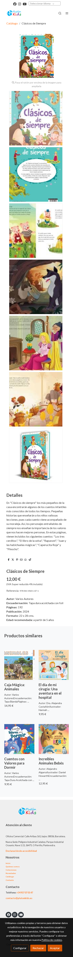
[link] (14, 13)
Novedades (11, 873)
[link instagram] (19, 3)
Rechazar (38, 948)
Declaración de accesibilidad (21, 850)
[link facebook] (14, 3)
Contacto (10, 880)
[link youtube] (25, 3)
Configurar (20, 948)
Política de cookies (51, 939)
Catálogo (12, 23)
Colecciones (11, 870)
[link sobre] (36, 813)
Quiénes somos (13, 866)
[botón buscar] (60, 13)
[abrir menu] (67, 13)
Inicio (8, 863)
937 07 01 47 (27, 892)
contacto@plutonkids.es (19, 898)
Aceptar (55, 948)
